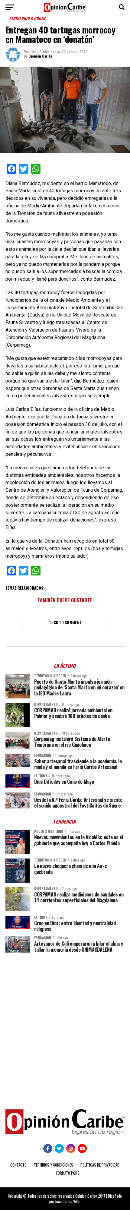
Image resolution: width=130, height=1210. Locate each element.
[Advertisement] (65, 1026)
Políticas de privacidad (99, 1165)
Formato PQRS (68, 1173)
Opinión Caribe (40, 55)
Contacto (18, 1165)
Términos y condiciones (53, 1165)
